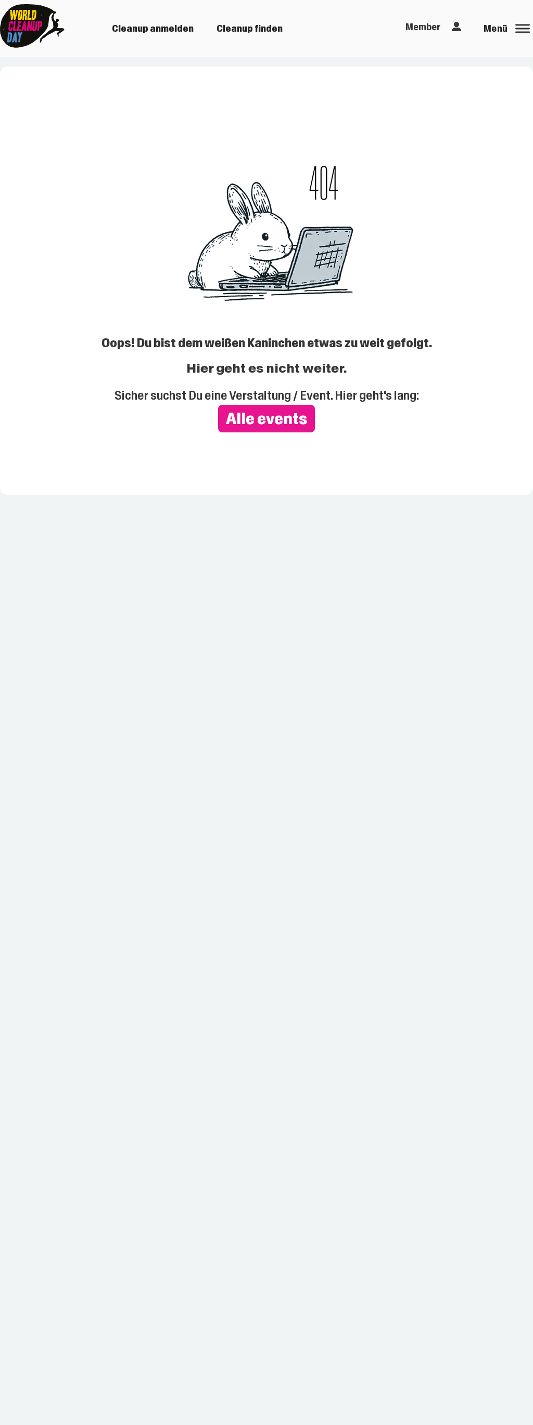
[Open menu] (522, 28)
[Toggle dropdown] (456, 27)
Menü (496, 28)
